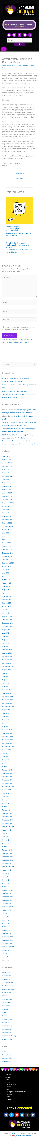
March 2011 (6, 927)
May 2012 (5, 880)
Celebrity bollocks (8, 986)
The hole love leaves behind (12, 381)
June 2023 (6, 509)
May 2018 (5, 640)
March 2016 (6, 726)
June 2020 (6, 586)
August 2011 (6, 910)
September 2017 (8, 666)
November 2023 (8, 496)
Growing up (6, 1006)
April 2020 (5, 593)
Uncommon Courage (9, 1036)
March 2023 (6, 516)
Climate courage (8, 989)
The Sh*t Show (11, 1084)
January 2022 (7, 549)
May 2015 (5, 760)
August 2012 (6, 870)
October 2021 (7, 559)
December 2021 (7, 553)
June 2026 (6, 456)
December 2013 (7, 816)
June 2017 (5, 676)
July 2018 (5, 633)
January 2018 (7, 653)
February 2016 (7, 730)
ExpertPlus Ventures (23, 1136)
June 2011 (5, 917)
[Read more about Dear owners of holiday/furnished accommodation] (19, 210)
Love (4, 1012)
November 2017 (7, 660)
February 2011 (7, 930)
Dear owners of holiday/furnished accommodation (13, 228)
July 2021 (5, 570)
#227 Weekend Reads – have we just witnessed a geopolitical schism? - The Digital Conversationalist (19, 438)
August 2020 (6, 583)
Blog (7, 1089)
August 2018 (6, 630)
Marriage (5, 1016)
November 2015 (7, 740)
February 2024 (7, 489)
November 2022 (7, 519)
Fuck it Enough (7, 999)
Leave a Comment (8, 66)
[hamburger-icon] (4, 49)
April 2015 (5, 763)
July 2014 (5, 793)
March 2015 (6, 766)
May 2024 (5, 483)
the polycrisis (6, 1029)
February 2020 (7, 600)
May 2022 (5, 536)
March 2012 (6, 887)
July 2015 (5, 753)
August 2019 (6, 606)
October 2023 (7, 499)
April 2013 (5, 843)
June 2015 (5, 756)
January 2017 (7, 693)
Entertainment (7, 992)
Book (7, 1079)
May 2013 (5, 840)
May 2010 (5, 960)
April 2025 (5, 473)
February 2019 (7, 616)
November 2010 (7, 940)
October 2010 (7, 943)
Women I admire (7, 1039)
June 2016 (5, 716)
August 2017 (6, 670)
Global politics (7, 1002)
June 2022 (6, 533)
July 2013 (5, 833)
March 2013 (6, 846)
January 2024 (7, 493)
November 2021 (7, 556)
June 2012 (5, 877)
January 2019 (7, 620)
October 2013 (7, 823)
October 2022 (7, 523)
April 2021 (5, 576)
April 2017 (5, 683)
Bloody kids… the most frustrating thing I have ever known (17, 245)
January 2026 (7, 463)
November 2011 (7, 900)
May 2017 (5, 680)
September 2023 (8, 503)
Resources (9, 1094)
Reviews (8, 1087)
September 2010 (8, 947)
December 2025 (7, 466)
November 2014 (7, 780)
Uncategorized (21, 66)
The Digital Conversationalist (16, 1092)
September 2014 (8, 786)
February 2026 (7, 459)
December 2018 (7, 623)
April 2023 (5, 513)
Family (4, 996)
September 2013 (8, 827)
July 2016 (5, 713)
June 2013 (5, 837)
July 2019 (5, 610)
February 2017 (7, 690)
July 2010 (5, 953)
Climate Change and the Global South (15, 391)
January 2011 (6, 933)
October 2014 (7, 783)
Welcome (9, 1074)
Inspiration (5, 1009)
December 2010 (7, 937)
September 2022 (8, 526)
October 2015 (7, 743)
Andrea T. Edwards (18, 1133)
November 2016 (7, 700)
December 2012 (7, 857)
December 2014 (7, 776)
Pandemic (5, 1022)
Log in (4, 1051)
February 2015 (7, 770)
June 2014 (5, 796)
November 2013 (7, 820)
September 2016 (8, 706)
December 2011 (7, 897)
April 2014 (5, 803)
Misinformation (7, 1019)
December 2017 (7, 656)
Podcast (8, 1082)
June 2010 (5, 957)
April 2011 (5, 923)
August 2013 (6, 830)
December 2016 (7, 696)
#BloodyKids (6, 972)
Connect (8, 1099)
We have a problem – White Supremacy (16, 378)
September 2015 (8, 746)
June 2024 (6, 479)
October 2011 (6, 903)
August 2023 (6, 506)
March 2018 (6, 646)
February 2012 (7, 890)
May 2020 (5, 590)
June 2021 (5, 573)
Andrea (8, 1097)
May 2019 (5, 613)
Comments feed (7, 1058)
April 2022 (5, 540)
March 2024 (6, 486)
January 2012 (7, 893)
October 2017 (7, 663)
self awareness (7, 1026)
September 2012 (8, 867)
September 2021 (8, 563)
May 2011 (5, 920)
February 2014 (7, 810)
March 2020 (6, 596)
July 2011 (5, 913)
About (8, 1077)
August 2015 (6, 750)
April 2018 (5, 643)
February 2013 (7, 850)
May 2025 (5, 469)
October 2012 (7, 863)
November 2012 (7, 860)
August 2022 (6, 529)
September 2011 (7, 907)
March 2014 (6, 806)
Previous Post (19, 173)
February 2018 (7, 650)
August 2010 (6, 950)
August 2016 (6, 710)
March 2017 (6, 686)
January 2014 (7, 813)
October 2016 (7, 703)
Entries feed (6, 1055)
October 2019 (7, 603)
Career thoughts (8, 982)
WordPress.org (7, 1061)
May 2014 (5, 800)
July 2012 (5, 873)
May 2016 (5, 720)
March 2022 (6, 543)
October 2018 (7, 626)
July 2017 (5, 673)
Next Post (19, 178)
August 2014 (6, 790)
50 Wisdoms (6, 976)
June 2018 (5, 636)
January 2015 (7, 773)
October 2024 (7, 476)
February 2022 (7, 546)
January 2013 (7, 853)
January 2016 (7, 733)
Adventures (6, 979)
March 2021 (6, 580)
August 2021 (6, 566)
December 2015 (7, 736)
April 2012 (5, 883)
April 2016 (5, 723)
